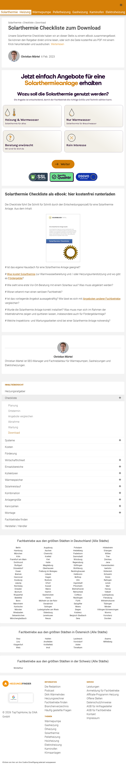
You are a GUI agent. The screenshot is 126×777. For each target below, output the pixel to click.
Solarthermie (9, 12)
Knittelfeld (48, 644)
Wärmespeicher (14, 479)
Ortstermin (14, 410)
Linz (18, 642)
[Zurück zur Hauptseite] (20, 684)
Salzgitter (78, 604)
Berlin (18, 548)
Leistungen (93, 686)
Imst (48, 647)
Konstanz (108, 615)
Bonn (18, 601)
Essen (18, 571)
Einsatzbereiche (14, 466)
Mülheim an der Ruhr (48, 601)
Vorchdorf (78, 642)
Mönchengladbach (18, 618)
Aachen (48, 550)
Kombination (12, 493)
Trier (108, 556)
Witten (108, 553)
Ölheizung (50, 729)
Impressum (93, 718)
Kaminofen (97, 12)
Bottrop (78, 577)
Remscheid (78, 592)
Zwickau (108, 559)
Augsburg (48, 548)
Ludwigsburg (108, 595)
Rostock (48, 580)
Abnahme (13, 421)
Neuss (48, 618)
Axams (108, 639)
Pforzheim (78, 586)
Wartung (13, 427)
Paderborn (78, 553)
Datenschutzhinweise (99, 702)
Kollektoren (11, 473)
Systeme (10, 440)
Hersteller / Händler (16, 526)
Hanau (108, 589)
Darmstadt (78, 556)
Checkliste (11, 398)
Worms (108, 612)
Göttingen (78, 565)
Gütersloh (108, 571)
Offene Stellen (95, 698)
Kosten (9, 447)
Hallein (48, 639)
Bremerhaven (78, 589)
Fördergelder (15, 278)
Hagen (48, 577)
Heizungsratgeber (15, 391)
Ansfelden (48, 642)
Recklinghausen (78, 571)
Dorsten (107, 618)
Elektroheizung (115, 12)
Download (14, 432)
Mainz (48, 589)
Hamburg (18, 550)
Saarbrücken (48, 595)
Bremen (18, 574)
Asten (78, 644)
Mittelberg (107, 642)
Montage (10, 512)
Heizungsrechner (54, 698)
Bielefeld (18, 598)
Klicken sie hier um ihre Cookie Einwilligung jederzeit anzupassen (29, 762)
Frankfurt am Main (18, 559)
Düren (107, 577)
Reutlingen (78, 598)
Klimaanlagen (53, 752)
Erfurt (48, 583)
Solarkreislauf (13, 486)
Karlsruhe (18, 606)
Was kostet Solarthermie (21, 274)
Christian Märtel (63, 356)
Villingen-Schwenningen (107, 609)
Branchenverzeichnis (57, 706)
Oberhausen (48, 568)
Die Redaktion (53, 686)
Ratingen (108, 580)
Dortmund (18, 562)
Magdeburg (48, 565)
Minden (108, 606)
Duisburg (18, 580)
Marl (108, 586)
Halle (48, 562)
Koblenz (78, 612)
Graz (18, 639)
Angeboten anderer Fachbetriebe (101, 298)
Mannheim (18, 604)
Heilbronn (78, 574)
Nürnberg (18, 586)
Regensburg (78, 562)
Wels (18, 647)
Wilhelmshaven (108, 601)
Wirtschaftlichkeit (15, 460)
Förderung (11, 453)
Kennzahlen (12, 506)
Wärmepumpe (41, 12)
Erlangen (108, 550)
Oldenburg (48, 612)
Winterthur (18, 668)
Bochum (18, 592)
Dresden (18, 589)
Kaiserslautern (107, 565)
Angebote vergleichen (20, 416)
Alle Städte (100, 541)
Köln (18, 556)
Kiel (48, 559)
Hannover (18, 577)
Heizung (25, 12)
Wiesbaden (18, 612)
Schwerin (108, 574)
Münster (18, 609)
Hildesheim (108, 548)
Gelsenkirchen (18, 615)
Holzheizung (52, 740)
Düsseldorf (18, 568)
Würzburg (78, 559)
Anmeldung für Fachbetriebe (103, 690)
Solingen (48, 606)
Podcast (49, 690)
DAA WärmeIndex (55, 694)
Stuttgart (18, 565)
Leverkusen (48, 615)
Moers (78, 606)
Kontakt (91, 714)
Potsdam (78, 548)
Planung (13, 405)
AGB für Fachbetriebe (99, 710)
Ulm (78, 580)
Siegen (78, 609)
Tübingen (108, 604)
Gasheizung (80, 12)
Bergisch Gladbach (78, 615)
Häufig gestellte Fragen (58, 710)
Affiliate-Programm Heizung (103, 694)
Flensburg (107, 598)
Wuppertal (18, 595)
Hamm (48, 592)
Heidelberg (78, 550)
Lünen (108, 583)
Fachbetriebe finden (16, 519)
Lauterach (78, 639)
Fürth (78, 601)
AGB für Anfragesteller (99, 706)
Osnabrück (48, 604)
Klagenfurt (18, 644)
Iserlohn (107, 568)
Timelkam (78, 647)
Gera (78, 618)
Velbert (108, 592)
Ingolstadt (78, 583)
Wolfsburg (78, 568)
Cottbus (78, 595)
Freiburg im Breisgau (48, 571)
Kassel (48, 586)
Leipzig (18, 583)
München (18, 553)
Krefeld (48, 556)
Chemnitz (48, 553)
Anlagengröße (13, 499)
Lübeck (48, 574)
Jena (108, 562)
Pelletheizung (62, 12)
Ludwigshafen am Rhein (48, 609)
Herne (48, 598)
